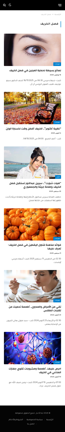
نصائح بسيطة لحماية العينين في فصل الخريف (35, 70)
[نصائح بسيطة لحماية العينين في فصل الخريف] (32, 50)
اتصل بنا (30, 424)
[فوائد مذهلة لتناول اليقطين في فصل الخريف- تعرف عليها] (32, 224)
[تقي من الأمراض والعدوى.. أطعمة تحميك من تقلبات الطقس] (32, 286)
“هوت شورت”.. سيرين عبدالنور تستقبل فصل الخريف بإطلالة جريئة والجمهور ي (35, 185)
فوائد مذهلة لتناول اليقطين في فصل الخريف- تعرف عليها (34, 246)
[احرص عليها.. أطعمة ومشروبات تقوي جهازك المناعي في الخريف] (32, 348)
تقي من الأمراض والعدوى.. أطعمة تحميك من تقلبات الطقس (35, 308)
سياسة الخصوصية (35, 420)
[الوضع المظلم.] (10, 5)
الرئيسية (58, 15)
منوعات (57, 64)
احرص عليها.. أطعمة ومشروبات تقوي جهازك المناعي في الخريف (35, 370)
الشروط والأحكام (16, 420)
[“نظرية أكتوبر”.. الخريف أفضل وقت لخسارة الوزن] (32, 108)
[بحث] (4, 5)
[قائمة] (60, 5)
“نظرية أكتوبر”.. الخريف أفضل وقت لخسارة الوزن (33, 128)
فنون (58, 177)
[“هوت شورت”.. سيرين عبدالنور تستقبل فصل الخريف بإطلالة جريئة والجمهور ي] (32, 162)
